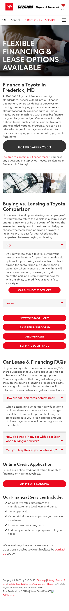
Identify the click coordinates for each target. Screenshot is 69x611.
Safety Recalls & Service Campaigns (26, 583)
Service (50, 20)
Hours (50, 583)
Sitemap (41, 580)
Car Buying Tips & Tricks (34, 290)
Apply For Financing (34, 484)
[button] (5, 20)
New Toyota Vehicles (34, 318)
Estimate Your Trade (34, 345)
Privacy (50, 580)
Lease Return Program (35, 327)
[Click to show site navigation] (64, 20)
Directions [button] (32, 20)
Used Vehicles (34, 336)
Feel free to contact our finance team (25, 157)
